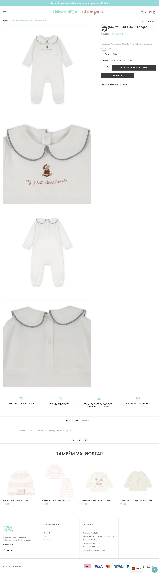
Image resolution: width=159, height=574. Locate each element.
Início (5, 20)
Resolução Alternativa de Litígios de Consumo (100, 536)
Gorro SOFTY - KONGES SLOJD (16, 500)
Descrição (72, 420)
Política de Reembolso (91, 547)
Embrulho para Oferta (106, 49)
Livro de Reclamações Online (94, 550)
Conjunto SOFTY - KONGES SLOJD (56, 500)
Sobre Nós (47, 533)
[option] (21, 489)
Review (85, 420)
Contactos (48, 540)
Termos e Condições (91, 533)
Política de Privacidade (91, 543)
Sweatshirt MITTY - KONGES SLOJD (96, 500)
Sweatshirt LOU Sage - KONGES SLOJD (136, 500)
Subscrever (8, 544)
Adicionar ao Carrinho (134, 67)
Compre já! (117, 76)
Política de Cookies (90, 540)
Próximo (151, 21)
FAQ (45, 536)
